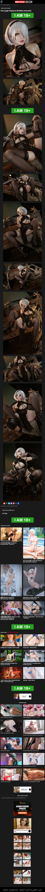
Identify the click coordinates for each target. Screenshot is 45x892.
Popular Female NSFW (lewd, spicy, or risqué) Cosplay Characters (14, 797)
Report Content (5, 889)
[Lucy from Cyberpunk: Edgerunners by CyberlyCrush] (11, 759)
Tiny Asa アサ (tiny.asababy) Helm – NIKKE (31, 781)
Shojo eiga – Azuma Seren (29, 647)
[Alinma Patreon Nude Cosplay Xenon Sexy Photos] (33, 727)
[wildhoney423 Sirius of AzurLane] (33, 759)
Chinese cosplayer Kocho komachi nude (31, 750)
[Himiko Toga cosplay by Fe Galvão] (11, 726)
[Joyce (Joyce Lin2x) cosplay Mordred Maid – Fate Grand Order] (11, 673)
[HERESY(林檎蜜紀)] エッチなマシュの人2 (31, 717)
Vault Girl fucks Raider (5, 750)
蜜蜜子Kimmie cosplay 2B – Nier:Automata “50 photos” (8, 598)
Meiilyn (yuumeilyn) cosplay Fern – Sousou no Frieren (9, 664)
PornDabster (35, 889)
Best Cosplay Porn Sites (14, 889)
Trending (2, 705)
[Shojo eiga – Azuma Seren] (33, 640)
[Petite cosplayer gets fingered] (11, 710)
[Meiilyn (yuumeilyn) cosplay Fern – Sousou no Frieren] (11, 656)
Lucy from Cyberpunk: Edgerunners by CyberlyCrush (11, 766)
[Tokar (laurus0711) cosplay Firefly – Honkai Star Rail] (33, 656)
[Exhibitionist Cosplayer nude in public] (11, 640)
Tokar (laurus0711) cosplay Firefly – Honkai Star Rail (32, 664)
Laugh (8, 506)
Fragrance (3, 506)
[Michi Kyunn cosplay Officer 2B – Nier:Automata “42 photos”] (33, 580)
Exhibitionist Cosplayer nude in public (10, 647)
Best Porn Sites (29, 889)
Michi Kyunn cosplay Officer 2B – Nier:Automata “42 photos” (31, 598)
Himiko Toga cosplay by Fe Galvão (7, 733)
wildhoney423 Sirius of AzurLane (29, 766)
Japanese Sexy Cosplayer (6, 781)
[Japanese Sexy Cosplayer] (11, 774)
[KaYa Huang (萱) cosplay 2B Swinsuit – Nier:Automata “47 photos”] (33, 543)
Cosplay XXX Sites (22, 889)
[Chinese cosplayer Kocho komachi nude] (33, 743)
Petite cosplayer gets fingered (6, 717)
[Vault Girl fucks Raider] (11, 743)
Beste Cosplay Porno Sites (13, 890)
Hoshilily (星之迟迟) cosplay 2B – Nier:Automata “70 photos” (9, 543)
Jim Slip (40, 889)
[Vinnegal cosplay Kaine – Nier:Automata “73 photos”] (33, 608)
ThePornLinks (21, 890)
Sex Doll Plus (27, 890)
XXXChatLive (5, 890)
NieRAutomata (14, 506)
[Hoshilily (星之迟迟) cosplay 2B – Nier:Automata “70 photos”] (11, 534)
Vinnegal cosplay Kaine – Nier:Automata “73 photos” (33, 617)
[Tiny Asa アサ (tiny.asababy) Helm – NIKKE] (33, 774)
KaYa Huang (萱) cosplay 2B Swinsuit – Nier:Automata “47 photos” (33, 561)
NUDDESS (40, 890)
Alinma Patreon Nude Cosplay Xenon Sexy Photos (33, 735)
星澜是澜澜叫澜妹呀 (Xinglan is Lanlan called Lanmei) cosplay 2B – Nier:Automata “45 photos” (10, 618)
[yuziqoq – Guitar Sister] (33, 673)
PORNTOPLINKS (34, 890)
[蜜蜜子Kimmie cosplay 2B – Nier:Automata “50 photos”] (11, 580)
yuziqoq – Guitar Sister (29, 680)
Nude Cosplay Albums (5, 540)
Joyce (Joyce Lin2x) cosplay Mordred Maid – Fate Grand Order (10, 681)
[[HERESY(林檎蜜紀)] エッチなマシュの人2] (33, 710)
